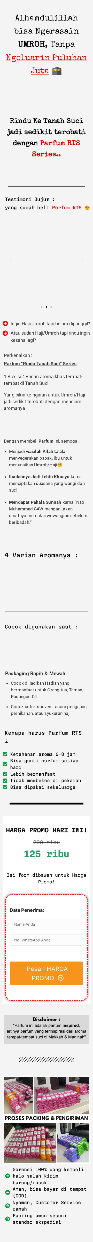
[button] (11, 261)
